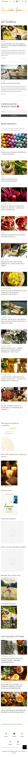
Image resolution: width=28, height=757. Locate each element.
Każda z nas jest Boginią (10, 83)
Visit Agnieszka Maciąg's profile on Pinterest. (12, 724)
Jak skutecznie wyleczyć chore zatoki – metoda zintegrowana (12, 660)
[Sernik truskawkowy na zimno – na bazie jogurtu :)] (14, 223)
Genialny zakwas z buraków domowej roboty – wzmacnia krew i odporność (12, 208)
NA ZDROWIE (4, 288)
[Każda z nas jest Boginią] (14, 72)
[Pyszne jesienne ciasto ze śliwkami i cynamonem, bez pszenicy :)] (14, 394)
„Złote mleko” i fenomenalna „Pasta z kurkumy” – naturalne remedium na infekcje (13, 378)
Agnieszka (4, 93)
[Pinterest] (22, 1)
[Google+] (19, 1)
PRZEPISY (3, 150)
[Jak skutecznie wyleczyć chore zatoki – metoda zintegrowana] (14, 647)
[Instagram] (17, 1)
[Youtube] (25, 1)
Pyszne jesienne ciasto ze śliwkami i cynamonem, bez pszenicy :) (12, 407)
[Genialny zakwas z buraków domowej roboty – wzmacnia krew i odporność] (14, 194)
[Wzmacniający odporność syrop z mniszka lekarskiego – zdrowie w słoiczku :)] (14, 279)
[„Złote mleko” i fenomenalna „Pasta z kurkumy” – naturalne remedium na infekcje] (14, 365)
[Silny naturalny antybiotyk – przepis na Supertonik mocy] (14, 699)
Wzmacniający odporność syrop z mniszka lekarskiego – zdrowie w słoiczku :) (14, 292)
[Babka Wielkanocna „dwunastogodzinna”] (14, 167)
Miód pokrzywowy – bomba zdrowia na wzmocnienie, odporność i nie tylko (11, 350)
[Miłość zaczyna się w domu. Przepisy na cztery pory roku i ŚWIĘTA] (14, 250)
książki (2, 259)
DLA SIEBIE (3, 41)
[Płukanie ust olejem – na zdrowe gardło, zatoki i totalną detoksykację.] (14, 673)
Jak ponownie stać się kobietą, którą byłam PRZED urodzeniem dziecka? (13, 45)
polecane (11, 656)
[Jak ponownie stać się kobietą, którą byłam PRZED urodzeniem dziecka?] (14, 32)
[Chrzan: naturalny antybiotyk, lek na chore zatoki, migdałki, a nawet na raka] (14, 307)
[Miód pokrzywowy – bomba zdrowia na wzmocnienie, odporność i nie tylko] (14, 336)
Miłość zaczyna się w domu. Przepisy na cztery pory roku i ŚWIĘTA (13, 263)
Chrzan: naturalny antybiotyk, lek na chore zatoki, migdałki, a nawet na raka (14, 321)
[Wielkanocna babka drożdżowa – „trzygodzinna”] (14, 140)
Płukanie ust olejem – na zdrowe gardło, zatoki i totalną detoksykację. (11, 686)
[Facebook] (14, 1)
